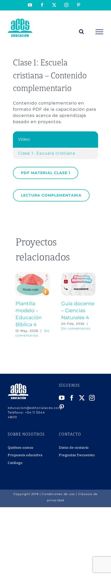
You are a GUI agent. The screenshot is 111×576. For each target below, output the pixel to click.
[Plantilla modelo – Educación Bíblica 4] (32, 275)
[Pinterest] (62, 407)
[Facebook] (72, 398)
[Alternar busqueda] (81, 31)
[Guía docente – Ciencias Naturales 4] (78, 275)
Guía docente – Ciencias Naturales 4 (77, 310)
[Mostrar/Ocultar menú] (99, 31)
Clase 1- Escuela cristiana (46, 153)
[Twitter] (82, 398)
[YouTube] (62, 398)
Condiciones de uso (58, 494)
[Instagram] (92, 398)
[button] (19, 305)
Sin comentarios (75, 328)
